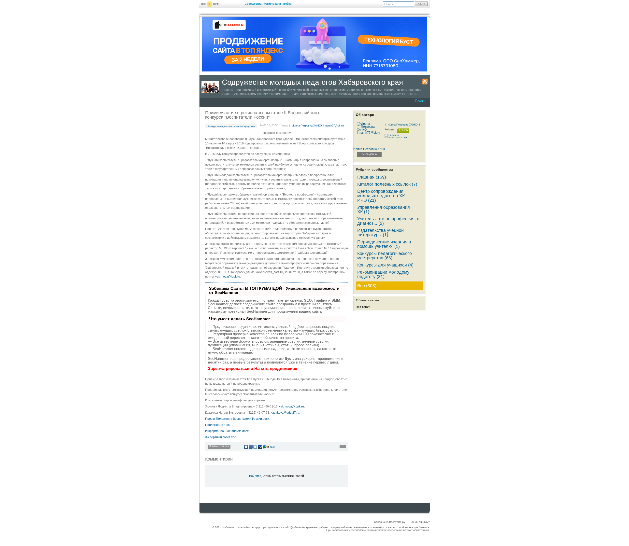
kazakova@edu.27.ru (285, 412)
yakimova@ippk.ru (227, 276)
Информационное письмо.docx (227, 431)
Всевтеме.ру (397, 521)
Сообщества (253, 3)
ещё (272, 446)
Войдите (255, 476)
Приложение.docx (217, 425)
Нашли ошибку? (420, 521)
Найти (421, 3)
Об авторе (365, 115)
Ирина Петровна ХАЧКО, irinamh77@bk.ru (414, 124)
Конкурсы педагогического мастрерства (231, 126)
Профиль (393, 135)
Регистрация (272, 3)
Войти (287, 3)
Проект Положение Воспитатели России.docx (237, 418)
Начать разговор (398, 137)
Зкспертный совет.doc (220, 437)
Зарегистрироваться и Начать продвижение (252, 368)
